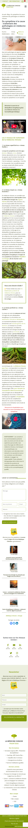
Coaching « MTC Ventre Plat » (15, 755)
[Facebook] (11, 623)
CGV (15, 801)
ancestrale (16, 332)
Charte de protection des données (14, 821)
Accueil (4, 14)
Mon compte (15, 799)
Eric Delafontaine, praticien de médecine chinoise (13, 291)
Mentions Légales (14, 818)
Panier (15, 796)
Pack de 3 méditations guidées (15, 763)
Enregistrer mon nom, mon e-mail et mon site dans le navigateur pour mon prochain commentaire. (14, 516)
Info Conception (19, 826)
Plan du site (14, 823)
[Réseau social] (8, 645)
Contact (5, 1)
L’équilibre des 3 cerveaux (15, 758)
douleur (4, 153)
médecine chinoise (8, 216)
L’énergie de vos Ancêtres (15, 760)
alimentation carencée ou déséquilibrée (13, 319)
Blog (8, 14)
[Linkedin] (17, 623)
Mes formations (14, 1)
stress (14, 153)
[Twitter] (14, 623)
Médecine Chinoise (21, 33)
